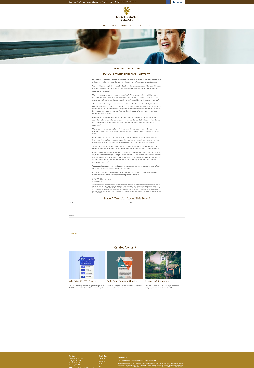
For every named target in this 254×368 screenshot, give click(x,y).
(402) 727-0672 (107, 2)
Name (71, 202)
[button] (104, 25)
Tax (100, 366)
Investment (102, 361)
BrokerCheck (152, 360)
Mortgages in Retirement (157, 281)
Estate (100, 364)
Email (130, 202)
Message (72, 215)
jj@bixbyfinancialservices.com (126, 2)
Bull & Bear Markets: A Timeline (122, 281)
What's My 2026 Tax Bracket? (83, 281)
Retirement (102, 359)
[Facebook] (168, 2)
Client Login (179, 2)
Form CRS (124, 357)
